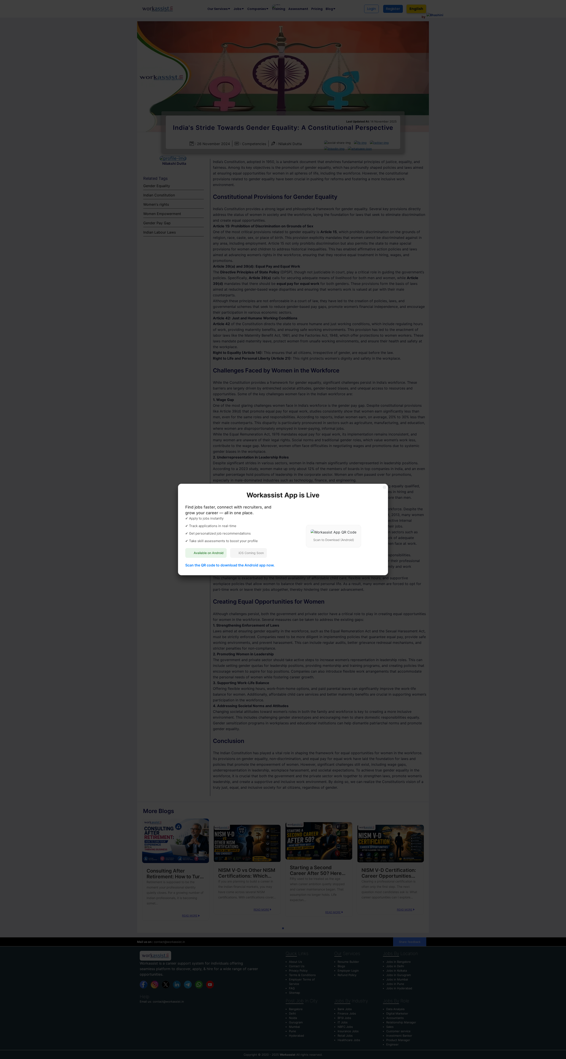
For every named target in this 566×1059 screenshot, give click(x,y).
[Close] (384, 487)
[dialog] (283, 529)
